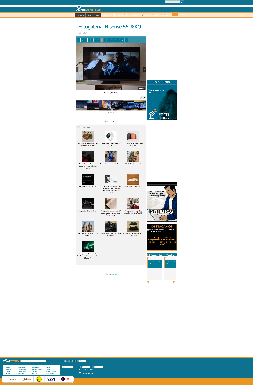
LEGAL (63, 372)
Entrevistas (48, 367)
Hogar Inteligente (107, 15)
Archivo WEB (99, 367)
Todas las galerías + (111, 121)
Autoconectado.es (50, 373)
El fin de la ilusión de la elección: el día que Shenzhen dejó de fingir (157, 194)
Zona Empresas (165, 15)
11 (119, 40)
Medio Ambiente (133, 15)
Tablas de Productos (51, 371)
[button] (182, 2)
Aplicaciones (145, 15)
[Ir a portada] (126, 8)
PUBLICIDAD (74, 374)
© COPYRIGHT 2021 (26, 361)
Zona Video (34, 371)
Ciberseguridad (120, 15)
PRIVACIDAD (68, 372)
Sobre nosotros (69, 367)
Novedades (80, 15)
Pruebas (89, 15)
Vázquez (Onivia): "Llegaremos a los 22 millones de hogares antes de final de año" (162, 240)
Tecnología (155, 15)
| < (78, 40)
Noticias (96, 15)
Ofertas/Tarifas (22, 371)
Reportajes (34, 373)
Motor (175, 15)
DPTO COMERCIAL (66, 374)
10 (115, 40)
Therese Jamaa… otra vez (156, 91)
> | (126, 40)
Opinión (48, 369)
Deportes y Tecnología (37, 369)
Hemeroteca (85, 367)
